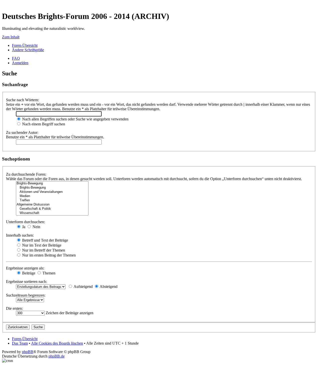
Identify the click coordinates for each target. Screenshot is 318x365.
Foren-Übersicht (25, 45)
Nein (36, 227)
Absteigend (108, 286)
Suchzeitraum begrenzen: (25, 295)
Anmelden (20, 63)
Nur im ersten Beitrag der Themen (48, 255)
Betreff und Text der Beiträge (44, 240)
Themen (48, 273)
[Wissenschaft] (52, 213)
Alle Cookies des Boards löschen (57, 343)
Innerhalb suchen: (20, 235)
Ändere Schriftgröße (28, 50)
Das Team (20, 343)
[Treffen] (52, 200)
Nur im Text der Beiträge (41, 245)
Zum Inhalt (10, 37)
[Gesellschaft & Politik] (52, 209)
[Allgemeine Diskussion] (52, 205)
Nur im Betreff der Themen (43, 250)
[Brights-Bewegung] (52, 183)
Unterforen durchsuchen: (25, 222)
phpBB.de (56, 356)
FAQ (16, 58)
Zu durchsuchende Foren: (26, 174)
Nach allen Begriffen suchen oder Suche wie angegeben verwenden (74, 119)
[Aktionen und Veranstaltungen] (52, 192)
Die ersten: (14, 308)
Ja (23, 227)
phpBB (27, 352)
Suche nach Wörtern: (22, 100)
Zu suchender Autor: (22, 132)
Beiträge (28, 273)
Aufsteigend (83, 286)
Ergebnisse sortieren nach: (26, 281)
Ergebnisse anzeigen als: (25, 268)
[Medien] (52, 196)
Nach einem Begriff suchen (43, 124)
